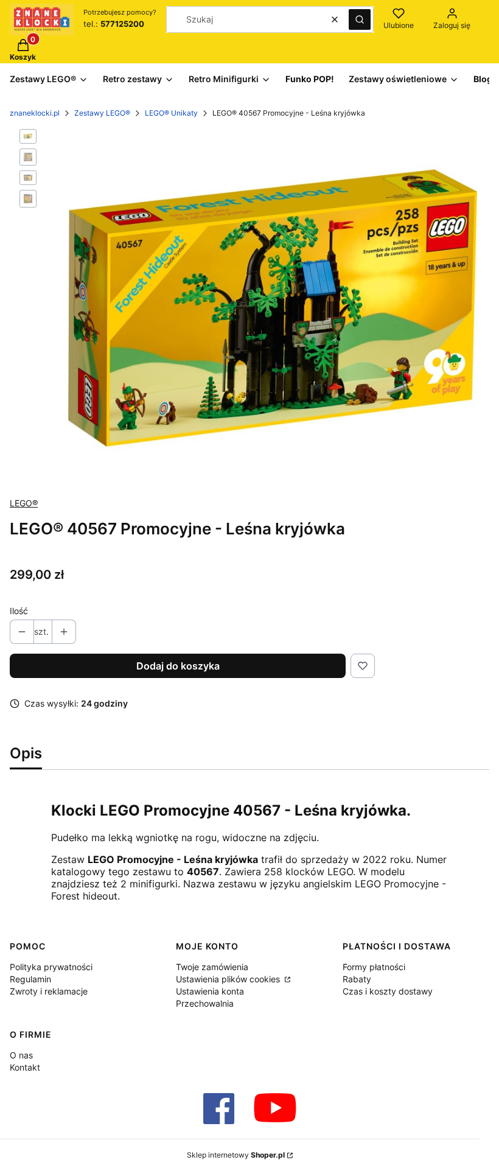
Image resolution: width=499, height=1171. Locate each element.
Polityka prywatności (51, 967)
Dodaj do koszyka (178, 666)
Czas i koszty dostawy (388, 991)
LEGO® (24, 503)
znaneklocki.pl (35, 112)
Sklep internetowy (236, 1154)
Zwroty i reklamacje (49, 991)
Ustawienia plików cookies (229, 979)
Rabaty (357, 979)
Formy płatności (374, 967)
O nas (21, 1055)
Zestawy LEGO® (102, 112)
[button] (360, 19)
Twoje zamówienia (212, 967)
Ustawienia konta (210, 991)
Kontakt (25, 1067)
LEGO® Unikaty (171, 112)
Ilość (19, 611)
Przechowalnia (205, 1003)
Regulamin (30, 979)
